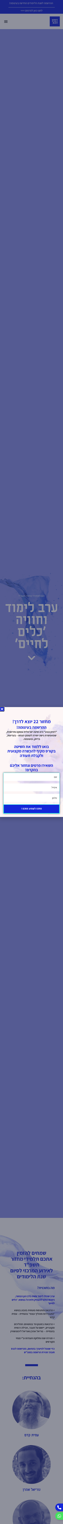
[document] (31, 762)
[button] (2, 709)
